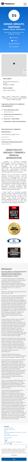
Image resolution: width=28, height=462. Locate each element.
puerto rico (15, 96)
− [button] (24, 73)
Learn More (14, 455)
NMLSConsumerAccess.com (11, 435)
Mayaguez (23, 96)
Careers (6, 439)
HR (5, 440)
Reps (8, 96)
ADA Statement (8, 437)
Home (3, 96)
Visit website (15, 46)
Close (14, 459)
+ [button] (24, 71)
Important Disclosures (9, 429)
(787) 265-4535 (15, 43)
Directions (15, 37)
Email (15, 40)
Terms (5, 431)
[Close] (26, 447)
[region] (14, 453)
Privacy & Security (8, 428)
